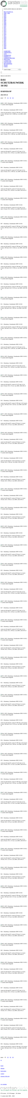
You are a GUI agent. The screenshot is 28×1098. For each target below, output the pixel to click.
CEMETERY (7, 51)
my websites (4, 1084)
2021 (5, 41)
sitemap (2, 1068)
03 (10, 98)
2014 (5, 31)
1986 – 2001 (7, 13)
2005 (5, 18)
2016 (5, 34)
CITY (5, 54)
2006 (5, 20)
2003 (5, 16)
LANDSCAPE (7, 61)
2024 (5, 45)
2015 (5, 33)
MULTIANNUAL (8, 11)
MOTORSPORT (8, 63)
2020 (5, 40)
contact (2, 1073)
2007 (5, 21)
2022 (5, 42)
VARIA (6, 66)
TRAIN (6, 65)
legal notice (3, 1071)
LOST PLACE (7, 62)
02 (8, 98)
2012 (5, 28)
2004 (5, 17)
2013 (5, 30)
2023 (5, 44)
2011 (5, 27)
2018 (5, 37)
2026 (5, 48)
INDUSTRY (7, 59)
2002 (5, 14)
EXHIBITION (7, 55)
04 (13, 98)
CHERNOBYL (8, 52)
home (2, 1065)
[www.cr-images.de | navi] (1, 72)
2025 (5, 47)
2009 (5, 24)
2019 (5, 38)
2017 (5, 35)
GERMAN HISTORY (9, 58)
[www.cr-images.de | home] (14, 6)
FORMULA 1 (7, 56)
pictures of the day (5, 1076)
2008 (5, 23)
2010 (5, 26)
